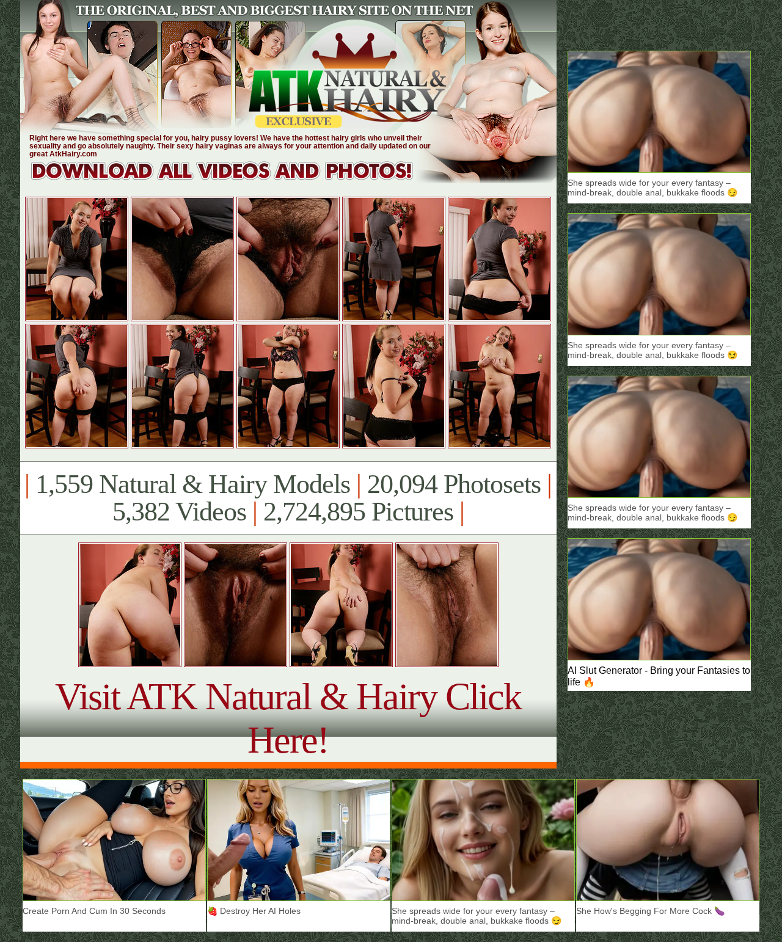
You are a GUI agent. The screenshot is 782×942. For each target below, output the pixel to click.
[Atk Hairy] (233, 180)
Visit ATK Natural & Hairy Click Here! (288, 718)
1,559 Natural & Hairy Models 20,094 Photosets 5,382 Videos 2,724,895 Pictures (288, 497)
